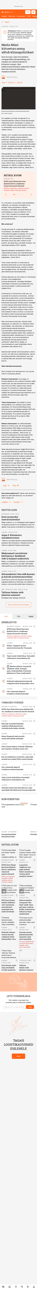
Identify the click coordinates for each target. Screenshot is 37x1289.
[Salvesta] (34, 626)
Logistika (5, 502)
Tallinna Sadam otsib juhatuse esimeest (12, 593)
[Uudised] (9, 1286)
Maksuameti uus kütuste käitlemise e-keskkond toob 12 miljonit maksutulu (15, 556)
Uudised (4, 532)
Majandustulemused (14, 626)
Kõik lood (11, 16)
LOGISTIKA (5, 26)
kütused (16, 502)
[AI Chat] (28, 1286)
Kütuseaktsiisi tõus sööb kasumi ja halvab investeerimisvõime (18, 575)
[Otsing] (22, 1286)
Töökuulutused (11, 589)
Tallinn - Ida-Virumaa (9, 832)
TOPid (28, 16)
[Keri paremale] (31, 194)
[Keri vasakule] (6, 194)
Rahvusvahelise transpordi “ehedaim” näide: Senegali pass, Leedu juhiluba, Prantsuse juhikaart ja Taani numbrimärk (27, 907)
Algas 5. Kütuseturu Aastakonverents (12, 536)
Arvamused (21, 16)
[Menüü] (3, 1286)
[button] (14, 1007)
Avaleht (4, 16)
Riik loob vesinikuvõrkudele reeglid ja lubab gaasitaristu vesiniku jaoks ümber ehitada (13, 726)
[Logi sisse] (34, 1286)
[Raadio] (16, 1286)
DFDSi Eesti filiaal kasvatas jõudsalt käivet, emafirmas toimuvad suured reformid (15, 183)
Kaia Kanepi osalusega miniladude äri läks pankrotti (9, 967)
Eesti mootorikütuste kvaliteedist (11, 518)
